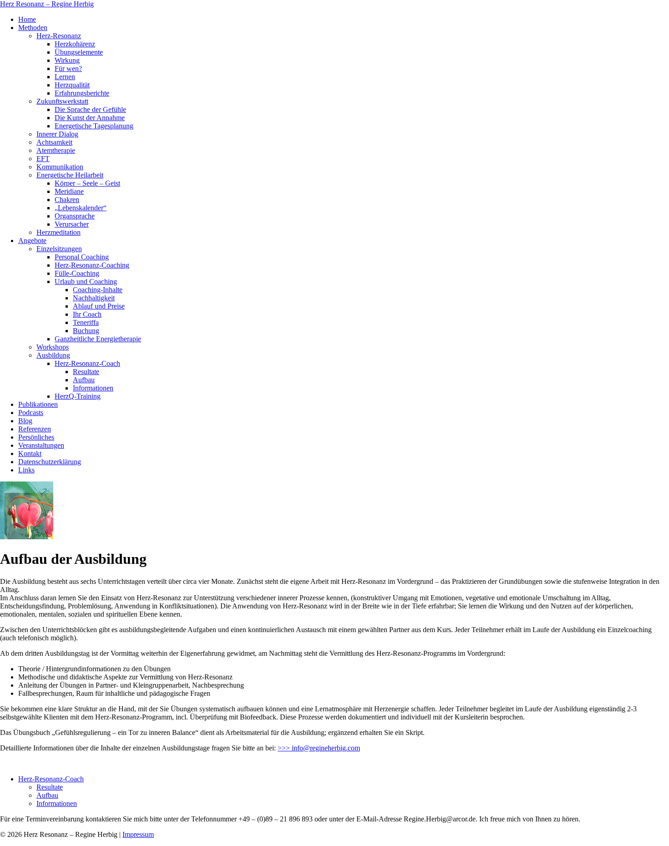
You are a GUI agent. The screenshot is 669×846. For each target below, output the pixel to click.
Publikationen (38, 404)
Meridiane (69, 191)
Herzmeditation (58, 232)
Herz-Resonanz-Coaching (92, 265)
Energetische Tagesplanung (94, 126)
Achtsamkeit (54, 142)
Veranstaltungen (41, 445)
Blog (25, 421)
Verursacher (72, 224)
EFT (43, 158)
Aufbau (84, 380)
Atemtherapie (55, 150)
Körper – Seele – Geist (87, 183)
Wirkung (67, 60)
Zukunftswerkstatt (62, 101)
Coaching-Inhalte (97, 290)
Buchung (86, 330)
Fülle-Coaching (77, 273)
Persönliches (36, 437)
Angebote (32, 240)
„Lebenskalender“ (80, 208)
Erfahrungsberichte (82, 93)
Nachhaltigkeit (94, 298)
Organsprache (75, 216)
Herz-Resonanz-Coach (87, 363)
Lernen (65, 77)
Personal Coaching (82, 257)
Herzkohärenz (75, 44)
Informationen (93, 388)
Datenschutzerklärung (49, 462)
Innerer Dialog (57, 134)
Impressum (138, 834)
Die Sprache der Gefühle (90, 109)
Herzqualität (72, 85)
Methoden (32, 27)
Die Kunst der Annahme (90, 118)
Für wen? (68, 68)
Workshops (52, 347)
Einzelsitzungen (59, 249)
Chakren (67, 199)
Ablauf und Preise (99, 306)
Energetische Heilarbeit (69, 175)
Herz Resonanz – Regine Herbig (47, 4)
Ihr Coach (87, 314)
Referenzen (34, 429)
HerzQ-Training (78, 396)
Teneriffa (86, 322)
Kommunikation (59, 167)
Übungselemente (79, 52)
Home (27, 19)
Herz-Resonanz (58, 36)
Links (26, 470)
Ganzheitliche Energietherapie (98, 339)
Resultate (86, 371)
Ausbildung (53, 355)
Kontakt (29, 453)
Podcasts (30, 412)
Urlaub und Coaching (86, 281)
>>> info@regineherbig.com (319, 748)
